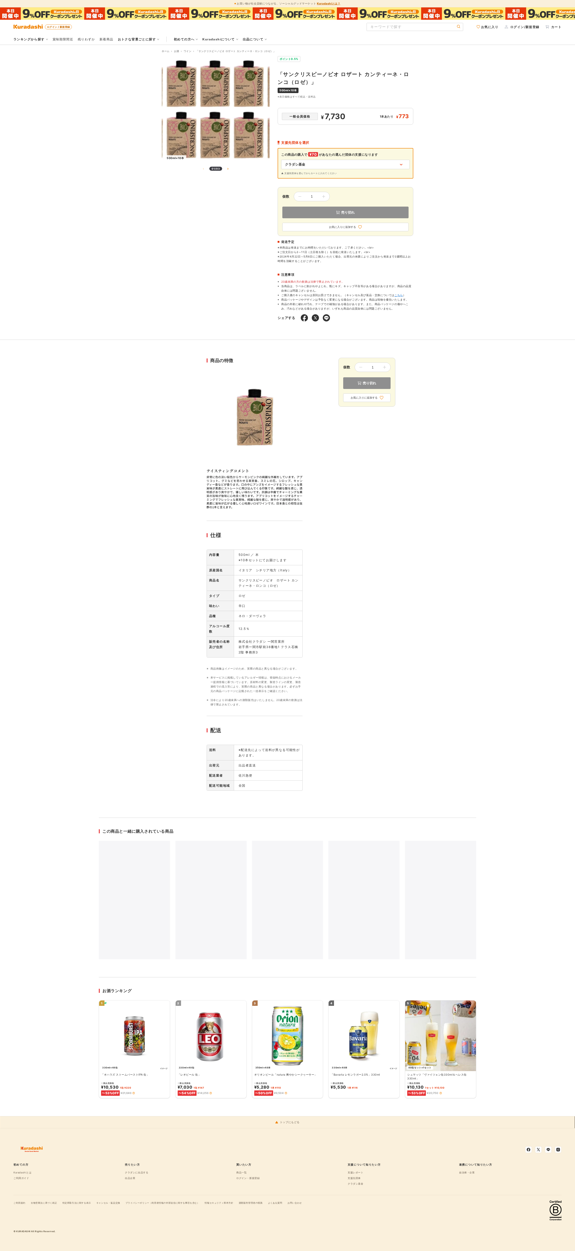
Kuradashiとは (22, 1172)
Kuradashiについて (218, 39)
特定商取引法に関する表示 (76, 1202)
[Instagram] (558, 1149)
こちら (398, 295)
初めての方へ (184, 39)
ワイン (188, 51)
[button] (133, 1093)
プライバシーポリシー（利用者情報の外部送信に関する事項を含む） (162, 1202)
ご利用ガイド (21, 1178)
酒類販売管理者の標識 (251, 1202)
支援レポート (355, 1172)
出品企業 (130, 1178)
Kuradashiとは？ (328, 3)
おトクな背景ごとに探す (137, 39)
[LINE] (548, 1149)
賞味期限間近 (63, 39)
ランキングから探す (29, 39)
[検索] (458, 27)
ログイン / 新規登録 (58, 26)
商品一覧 (241, 1172)
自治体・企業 (467, 1172)
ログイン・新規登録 (248, 1178)
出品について (253, 39)
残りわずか (86, 39)
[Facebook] (528, 1149)
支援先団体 (354, 1178)
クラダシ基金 (355, 1183)
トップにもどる (290, 1122)
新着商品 (106, 39)
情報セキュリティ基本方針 (219, 1202)
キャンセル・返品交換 (108, 1202)
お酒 (176, 51)
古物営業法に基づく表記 (44, 1202)
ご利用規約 (19, 1202)
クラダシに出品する (136, 1172)
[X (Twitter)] (538, 1149)
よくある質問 (275, 1202)
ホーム (166, 51)
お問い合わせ (295, 1202)
